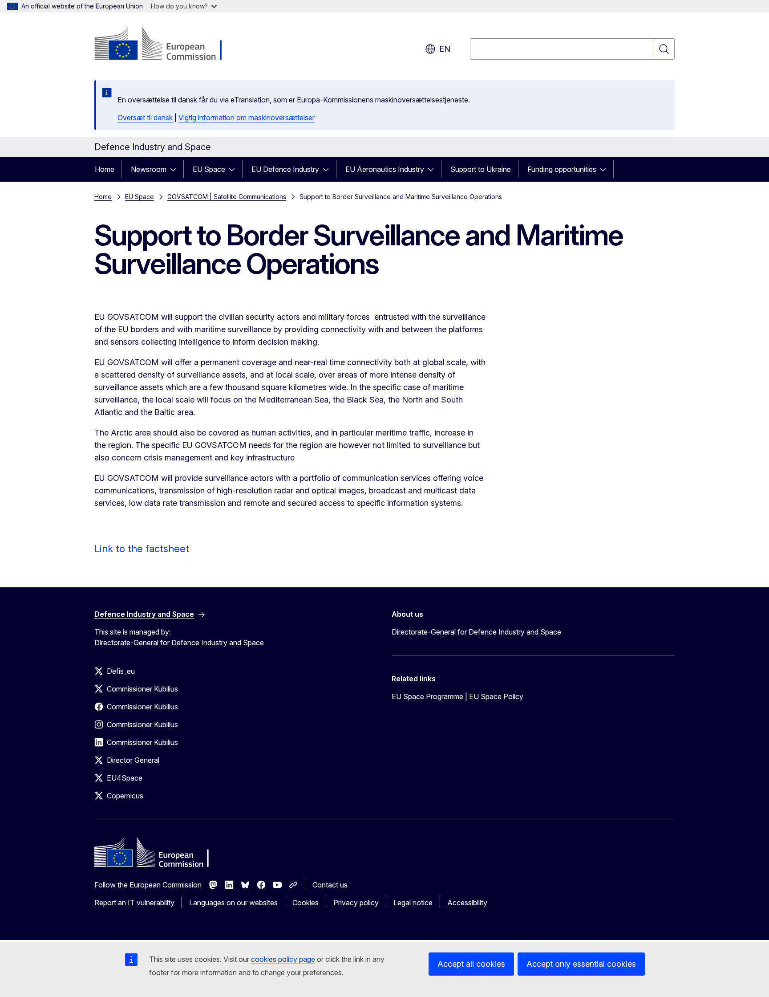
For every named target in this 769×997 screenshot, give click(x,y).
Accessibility (467, 902)
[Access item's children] (175, 169)
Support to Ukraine (480, 169)
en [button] (444, 48)
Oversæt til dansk (145, 117)
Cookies (305, 902)
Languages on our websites (233, 902)
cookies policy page (283, 959)
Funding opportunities (561, 169)
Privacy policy (356, 902)
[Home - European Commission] (166, 44)
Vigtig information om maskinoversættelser (246, 117)
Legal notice (413, 902)
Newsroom (148, 169)
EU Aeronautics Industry (384, 169)
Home (104, 169)
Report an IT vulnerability (134, 902)
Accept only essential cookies (581, 964)
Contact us (330, 884)
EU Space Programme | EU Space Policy (457, 696)
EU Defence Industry (285, 169)
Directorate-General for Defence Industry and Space (476, 631)
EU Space (209, 169)
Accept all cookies (471, 964)
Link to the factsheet (141, 548)
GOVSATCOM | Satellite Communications (226, 196)
